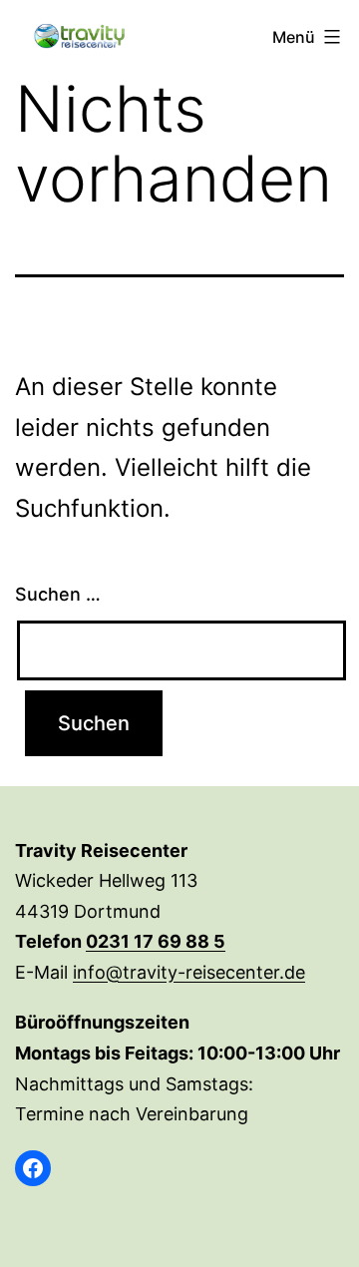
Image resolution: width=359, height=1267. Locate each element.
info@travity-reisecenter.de (189, 972)
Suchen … (58, 594)
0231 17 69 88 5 (155, 941)
